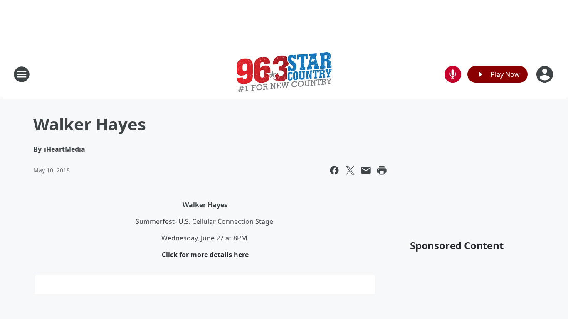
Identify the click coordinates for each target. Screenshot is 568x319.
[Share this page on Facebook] (334, 170)
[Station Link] (284, 74)
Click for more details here (205, 254)
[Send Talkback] (453, 74)
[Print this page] (382, 170)
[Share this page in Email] (366, 170)
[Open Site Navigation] (21, 74)
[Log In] (545, 74)
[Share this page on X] (350, 170)
